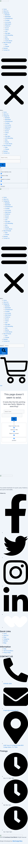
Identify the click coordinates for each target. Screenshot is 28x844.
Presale (7, 46)
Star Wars (7, 33)
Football (7, 20)
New (6, 44)
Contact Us (6, 50)
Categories (6, 13)
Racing (7, 39)
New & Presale (7, 42)
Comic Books (8, 40)
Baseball (7, 14)
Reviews (5, 48)
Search (2, 345)
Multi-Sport (8, 24)
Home (5, 9)
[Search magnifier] (2, 165)
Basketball (7, 16)
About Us (5, 11)
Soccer (7, 27)
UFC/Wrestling (9, 35)
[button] (14, 82)
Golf (6, 31)
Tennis (7, 29)
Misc (6, 37)
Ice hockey (8, 22)
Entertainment (9, 18)
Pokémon (7, 26)
